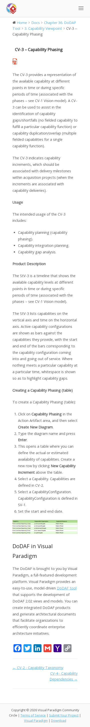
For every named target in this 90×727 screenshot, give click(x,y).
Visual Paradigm (36, 720)
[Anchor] (40, 555)
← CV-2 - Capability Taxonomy (37, 667)
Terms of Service (33, 715)
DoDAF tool (66, 588)
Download (58, 720)
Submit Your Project (63, 715)
